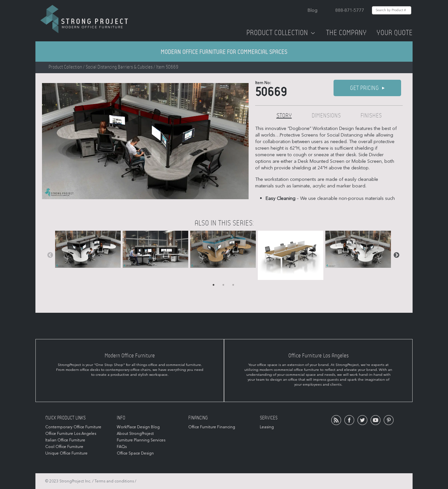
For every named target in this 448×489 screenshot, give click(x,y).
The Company (346, 33)
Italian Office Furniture (65, 440)
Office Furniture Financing (211, 427)
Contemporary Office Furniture (73, 427)
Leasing (267, 427)
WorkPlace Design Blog (138, 427)
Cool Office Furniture (64, 446)
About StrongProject (135, 433)
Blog (312, 10)
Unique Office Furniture (66, 453)
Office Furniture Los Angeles (70, 433)
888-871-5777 (349, 10)
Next (396, 255)
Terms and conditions (114, 481)
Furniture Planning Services (141, 440)
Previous (50, 255)
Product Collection (277, 33)
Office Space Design (135, 453)
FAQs (122, 446)
